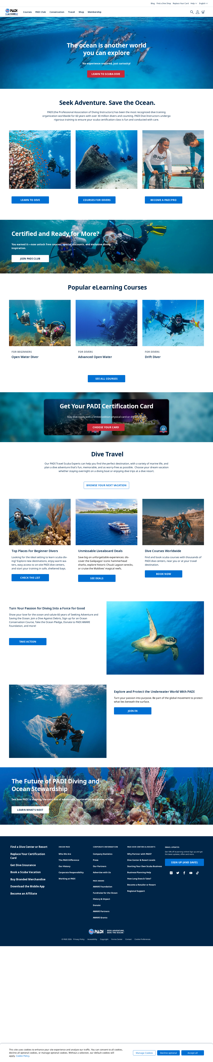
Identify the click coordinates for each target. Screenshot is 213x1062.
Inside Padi (64, 847)
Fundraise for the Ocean (105, 892)
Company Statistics (102, 854)
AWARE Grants (100, 917)
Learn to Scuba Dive (106, 74)
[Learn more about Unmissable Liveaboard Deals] (106, 543)
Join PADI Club (30, 258)
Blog (153, 3)
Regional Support (136, 891)
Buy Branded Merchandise (27, 879)
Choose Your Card (106, 427)
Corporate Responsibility (71, 872)
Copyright (104, 939)
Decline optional (168, 1052)
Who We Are (65, 854)
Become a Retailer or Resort (141, 884)
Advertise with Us (102, 872)
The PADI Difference (69, 860)
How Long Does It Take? (139, 878)
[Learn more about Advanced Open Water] (106, 332)
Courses (27, 11)
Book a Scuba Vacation (25, 872)
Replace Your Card (181, 3)
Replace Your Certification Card (27, 856)
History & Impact (101, 899)
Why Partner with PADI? (139, 854)
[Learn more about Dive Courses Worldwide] (173, 541)
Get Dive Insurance (23, 865)
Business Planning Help (139, 872)
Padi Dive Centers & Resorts (141, 847)
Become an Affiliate (23, 893)
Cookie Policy (22, 1055)
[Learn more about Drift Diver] (173, 332)
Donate (97, 905)
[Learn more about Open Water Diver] (40, 332)
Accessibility (92, 939)
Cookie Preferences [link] (142, 939)
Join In (133, 711)
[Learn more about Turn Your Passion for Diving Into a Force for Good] (106, 638)
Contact (128, 939)
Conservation (57, 11)
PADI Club (40, 11)
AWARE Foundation (102, 886)
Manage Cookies (144, 1052)
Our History (64, 866)
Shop (81, 11)
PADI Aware (98, 881)
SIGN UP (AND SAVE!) (184, 862)
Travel (71, 11)
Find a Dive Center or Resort (28, 847)
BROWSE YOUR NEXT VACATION (106, 485)
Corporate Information (105, 847)
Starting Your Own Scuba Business (144, 866)
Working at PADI (67, 878)
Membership (94, 11)
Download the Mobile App (27, 886)
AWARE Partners (101, 911)
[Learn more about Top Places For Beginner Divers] (40, 542)
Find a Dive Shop (164, 3)
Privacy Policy (79, 939)
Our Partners (99, 866)
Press (95, 860)
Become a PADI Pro (163, 200)
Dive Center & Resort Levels (141, 860)
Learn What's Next (30, 810)
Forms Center (116, 939)
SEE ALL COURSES (106, 378)
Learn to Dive (30, 200)
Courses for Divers (97, 200)
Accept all (193, 1052)
